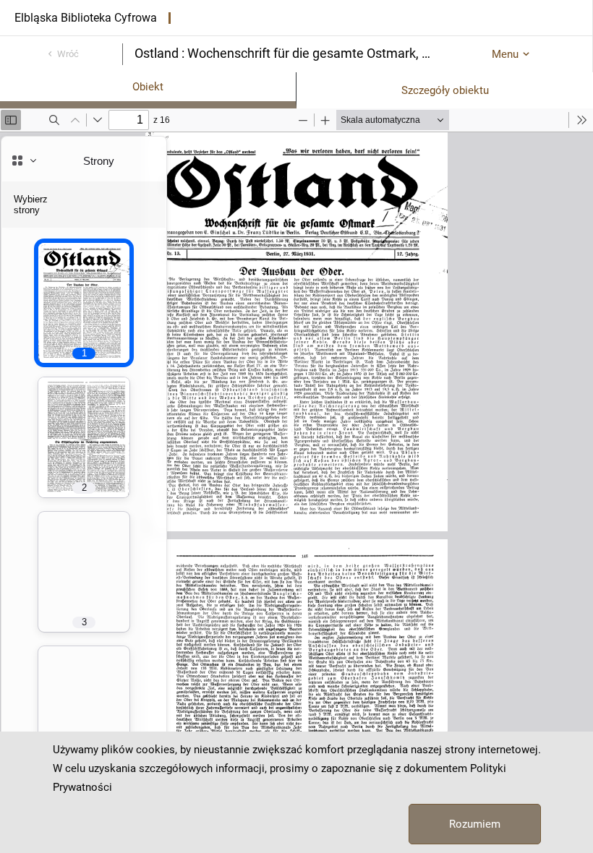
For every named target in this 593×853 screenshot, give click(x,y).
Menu (505, 54)
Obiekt (147, 86)
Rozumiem (474, 824)
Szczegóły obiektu (445, 90)
